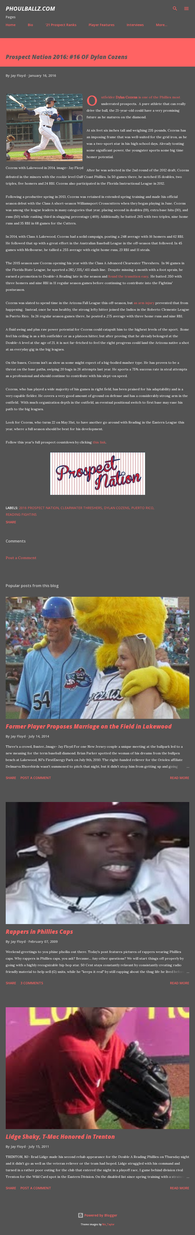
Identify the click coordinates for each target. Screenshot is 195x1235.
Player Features (101, 25)
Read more (179, 777)
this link (99, 442)
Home (10, 25)
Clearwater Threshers (81, 508)
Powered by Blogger (100, 1215)
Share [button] (11, 522)
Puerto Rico (142, 508)
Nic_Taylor (108, 1224)
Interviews (135, 25)
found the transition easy (128, 276)
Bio (30, 25)
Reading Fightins (21, 514)
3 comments (31, 983)
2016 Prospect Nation (39, 508)
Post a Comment (21, 557)
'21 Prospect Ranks (60, 25)
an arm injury (144, 303)
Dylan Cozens (126, 97)
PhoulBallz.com (30, 8)
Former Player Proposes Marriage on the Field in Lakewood (89, 726)
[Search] (175, 8)
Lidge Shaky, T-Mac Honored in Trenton (60, 1136)
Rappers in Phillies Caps (39, 931)
